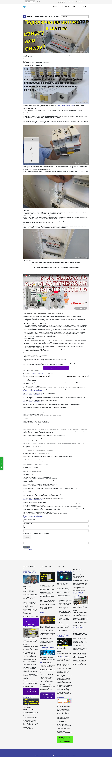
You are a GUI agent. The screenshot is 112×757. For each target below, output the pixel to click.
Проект (66, 6)
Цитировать (40, 384)
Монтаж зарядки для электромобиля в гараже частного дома (79, 594)
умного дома (63, 656)
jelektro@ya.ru (79, 1)
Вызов (61, 6)
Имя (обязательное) (27, 523)
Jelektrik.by (25, 363)
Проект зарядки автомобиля (30, 626)
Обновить (25, 541)
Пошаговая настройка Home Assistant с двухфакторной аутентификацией (63, 635)
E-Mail (24, 527)
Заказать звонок (1, 463)
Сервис (83, 6)
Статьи (78, 6)
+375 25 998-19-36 (70, 1)
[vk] (41, 1)
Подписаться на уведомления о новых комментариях (37, 533)
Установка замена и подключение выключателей (47, 569)
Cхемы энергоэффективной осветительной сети (30, 696)
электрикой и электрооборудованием (51, 264)
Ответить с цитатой (32, 384)
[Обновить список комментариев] (30, 379)
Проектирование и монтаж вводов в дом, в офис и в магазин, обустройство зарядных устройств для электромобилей (29, 571)
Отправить (26, 547)
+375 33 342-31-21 (61, 1)
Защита (41, 373)
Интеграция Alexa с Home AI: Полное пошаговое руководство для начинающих (64, 570)
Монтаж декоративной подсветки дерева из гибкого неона (80, 629)
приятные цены (64, 264)
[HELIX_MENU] (88, 6)
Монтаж (72, 6)
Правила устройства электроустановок (65, 105)
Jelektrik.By (54, 6)
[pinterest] (37, 1)
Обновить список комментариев (30, 517)
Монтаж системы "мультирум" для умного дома (47, 648)
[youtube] (39, 1)
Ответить (25, 384)
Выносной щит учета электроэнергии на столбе (79, 572)
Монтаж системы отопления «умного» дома (63, 696)
